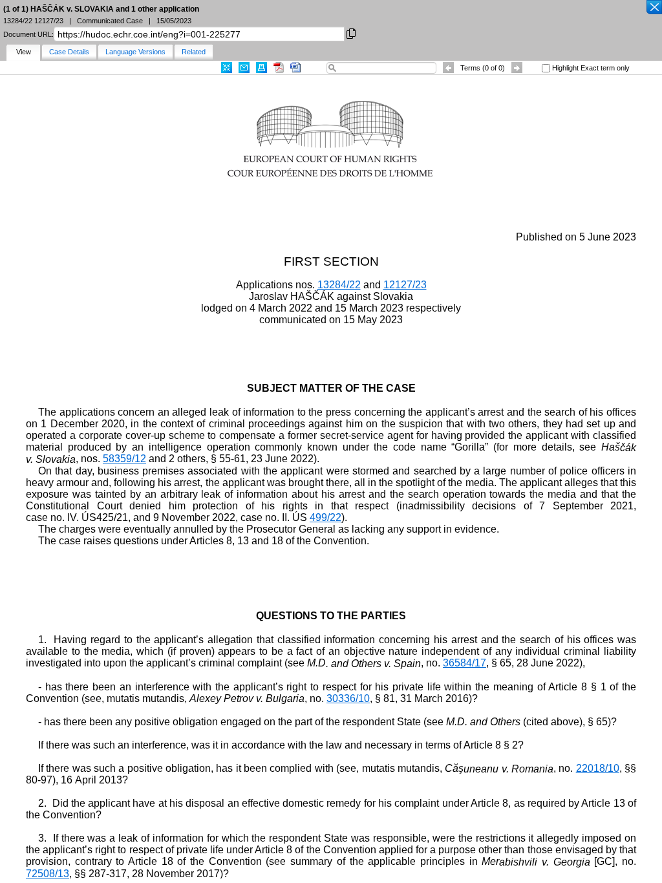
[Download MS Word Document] (295, 67)
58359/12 (124, 458)
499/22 (325, 517)
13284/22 (339, 284)
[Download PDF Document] (278, 67)
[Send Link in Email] (244, 67)
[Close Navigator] (653, 8)
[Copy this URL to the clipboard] (351, 33)
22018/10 (597, 768)
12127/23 (405, 284)
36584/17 (464, 662)
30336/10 (348, 698)
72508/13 (47, 873)
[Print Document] (261, 67)
